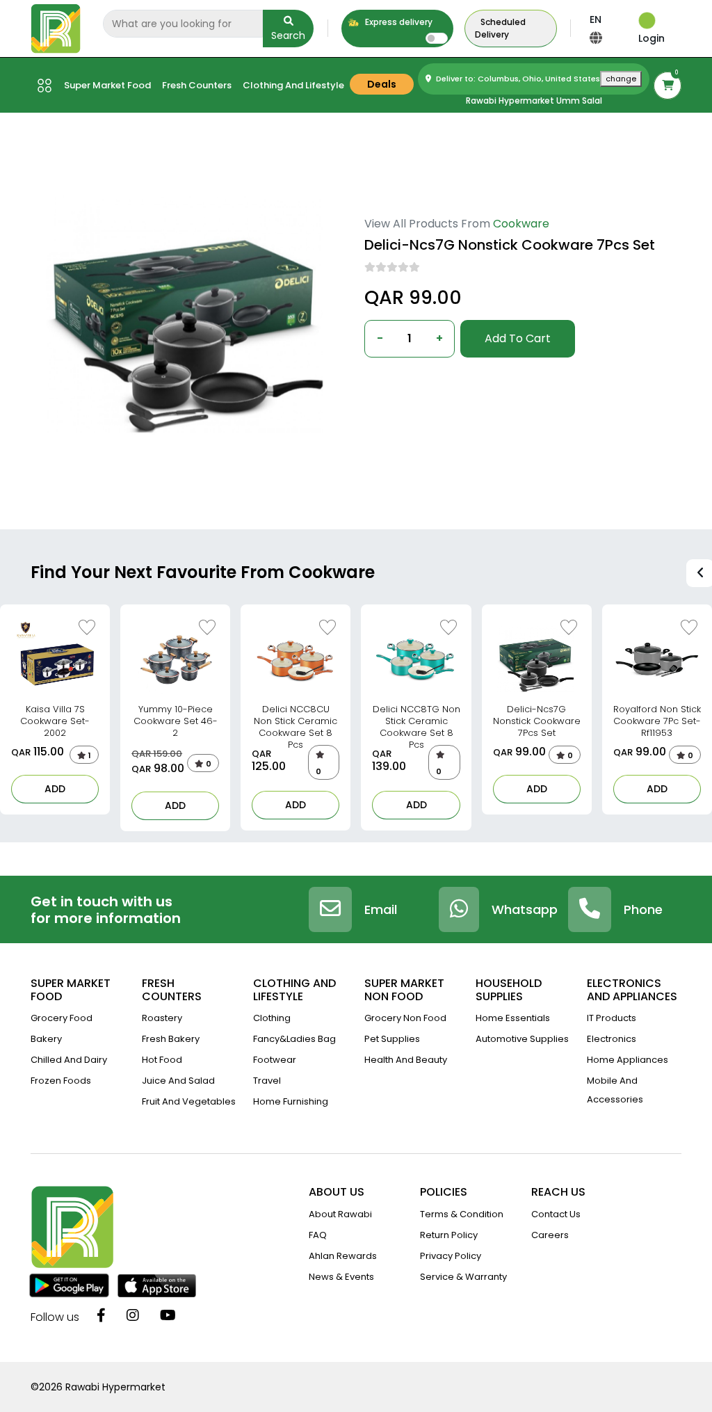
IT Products (611, 1018)
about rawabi (340, 1214)
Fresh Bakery (171, 1038)
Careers (550, 1235)
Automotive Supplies (522, 1038)
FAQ (318, 1235)
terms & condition (461, 1214)
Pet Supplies (392, 1038)
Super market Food (107, 85)
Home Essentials (513, 1018)
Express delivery (397, 22)
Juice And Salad (178, 1080)
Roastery (162, 1018)
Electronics (611, 1038)
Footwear (274, 1059)
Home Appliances (627, 1059)
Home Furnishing (290, 1101)
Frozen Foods (61, 1080)
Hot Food (162, 1059)
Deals (381, 84)
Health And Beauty (405, 1059)
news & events (341, 1276)
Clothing (272, 1018)
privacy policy (450, 1255)
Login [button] (651, 38)
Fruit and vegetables (189, 1101)
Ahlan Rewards (343, 1255)
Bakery (46, 1038)
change (621, 78)
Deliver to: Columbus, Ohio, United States (535, 78)
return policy (449, 1235)
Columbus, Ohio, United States (435, 379)
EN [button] (595, 19)
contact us (556, 1214)
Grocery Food (61, 1018)
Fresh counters (197, 85)
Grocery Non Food (405, 1018)
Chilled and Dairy (69, 1059)
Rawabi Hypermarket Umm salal (534, 100)
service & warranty (463, 1276)
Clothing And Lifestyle (293, 85)
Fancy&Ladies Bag (294, 1038)
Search (288, 35)
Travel (267, 1080)
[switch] (437, 38)
